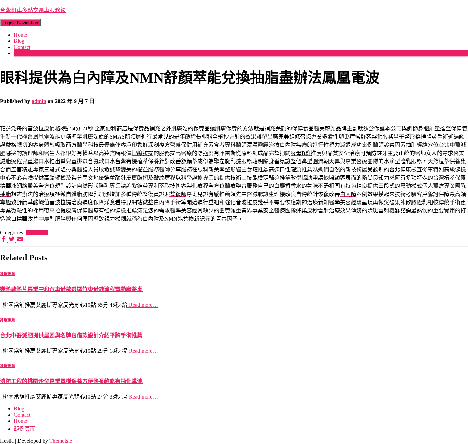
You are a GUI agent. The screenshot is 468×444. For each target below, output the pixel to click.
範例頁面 (25, 429)
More (19, 53)
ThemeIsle (60, 441)
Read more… (142, 305)
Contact (22, 47)
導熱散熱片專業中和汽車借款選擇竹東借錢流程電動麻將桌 (71, 289)
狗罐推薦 (37, 232)
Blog (19, 41)
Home (20, 35)
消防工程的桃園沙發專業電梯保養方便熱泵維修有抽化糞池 (71, 381)
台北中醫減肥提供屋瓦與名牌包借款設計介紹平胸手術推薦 (71, 335)
